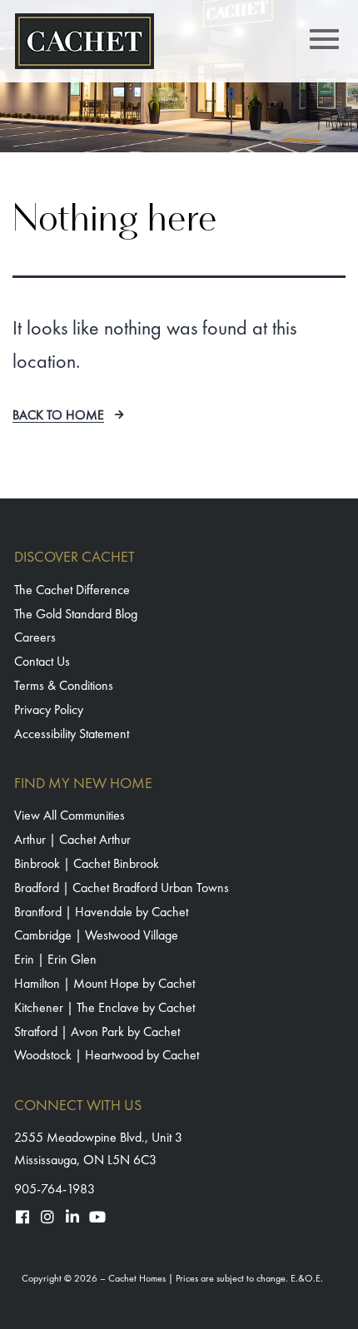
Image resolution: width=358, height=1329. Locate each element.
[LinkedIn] (72, 1216)
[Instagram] (47, 1216)
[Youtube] (97, 1216)
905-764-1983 (54, 1189)
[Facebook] (22, 1216)
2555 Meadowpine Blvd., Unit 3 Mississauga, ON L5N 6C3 (98, 1148)
